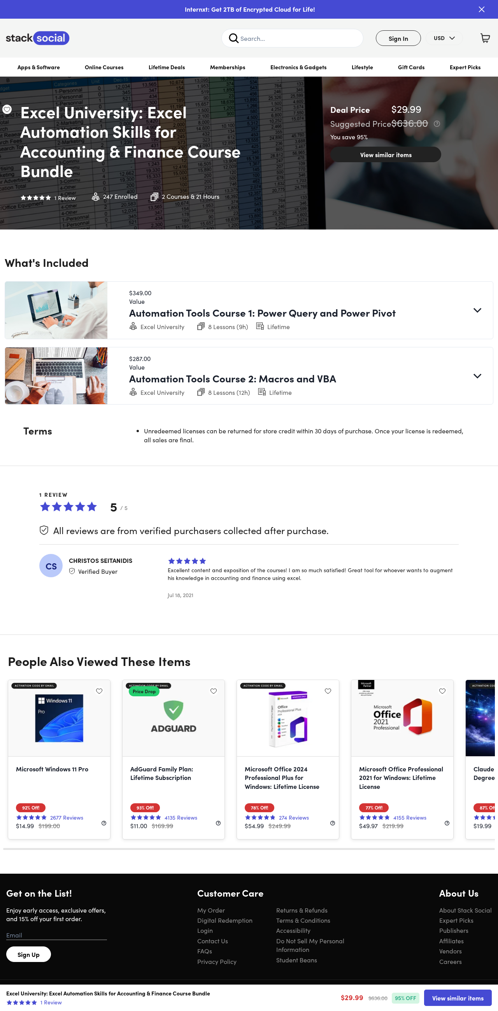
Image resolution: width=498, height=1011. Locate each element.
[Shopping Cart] (485, 38)
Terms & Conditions (303, 920)
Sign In (398, 38)
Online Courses (104, 67)
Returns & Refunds (302, 910)
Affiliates (451, 940)
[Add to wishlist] (7, 109)
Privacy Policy (217, 961)
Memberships (227, 67)
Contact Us (212, 940)
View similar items (386, 154)
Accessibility (293, 930)
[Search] (234, 38)
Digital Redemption (225, 920)
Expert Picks (465, 67)
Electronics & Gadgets (298, 67)
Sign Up (29, 954)
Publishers (453, 930)
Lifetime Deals (167, 67)
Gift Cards (411, 67)
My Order (211, 910)
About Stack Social (465, 910)
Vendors (450, 950)
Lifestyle (362, 67)
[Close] (481, 9)
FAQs (204, 950)
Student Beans (296, 959)
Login (205, 930)
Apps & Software (39, 67)
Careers (450, 961)
